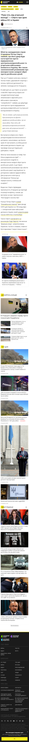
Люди (17, 672)
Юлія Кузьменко (8, 24)
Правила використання (19, 690)
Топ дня (17, 662)
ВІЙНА (21, 9)
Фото (16, 651)
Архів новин (4, 687)
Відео (2, 651)
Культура (3, 680)
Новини (17, 680)
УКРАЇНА (15, 6)
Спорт (17, 677)
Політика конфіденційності (20, 694)
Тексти (17, 648)
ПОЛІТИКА (4, 11)
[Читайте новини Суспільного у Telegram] (20, 721)
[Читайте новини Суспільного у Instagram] (11, 721)
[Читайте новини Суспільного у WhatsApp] (23, 721)
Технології (18, 675)
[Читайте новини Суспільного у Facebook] (5, 721)
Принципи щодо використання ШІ (6, 694)
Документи (18, 704)
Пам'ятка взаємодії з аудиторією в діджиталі (21, 710)
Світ (2, 672)
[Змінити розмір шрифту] (27, 27)
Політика (4, 670)
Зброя (17, 9)
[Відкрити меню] (27, 2)
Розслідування (19, 667)
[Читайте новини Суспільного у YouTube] (14, 721)
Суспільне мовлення (7, 690)
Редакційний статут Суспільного (7, 709)
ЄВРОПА (10, 6)
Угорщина (4, 6)
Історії (3, 675)
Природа (3, 677)
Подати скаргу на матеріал (6, 705)
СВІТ (9, 11)
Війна (2, 648)
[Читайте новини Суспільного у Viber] (17, 721)
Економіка (18, 670)
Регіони (17, 665)
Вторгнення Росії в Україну (7, 9)
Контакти (18, 687)
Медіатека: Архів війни (6, 654)
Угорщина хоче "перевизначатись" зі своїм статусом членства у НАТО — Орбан (14, 256)
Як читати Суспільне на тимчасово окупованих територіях (21, 700)
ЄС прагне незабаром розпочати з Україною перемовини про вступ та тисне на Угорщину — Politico (13, 282)
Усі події (3, 662)
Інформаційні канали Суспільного (7, 698)
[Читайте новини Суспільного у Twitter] (8, 721)
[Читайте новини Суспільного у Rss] (2, 721)
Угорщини (5, 54)
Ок (14, 738)
